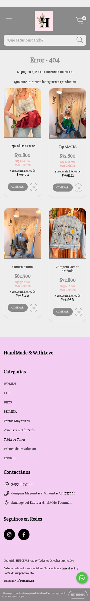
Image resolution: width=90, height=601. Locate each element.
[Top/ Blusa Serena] (33, 187)
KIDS (7, 393)
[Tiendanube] (19, 582)
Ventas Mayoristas (17, 421)
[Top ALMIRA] (78, 187)
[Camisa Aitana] (33, 308)
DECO (8, 402)
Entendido (78, 594)
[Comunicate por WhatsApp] (82, 577)
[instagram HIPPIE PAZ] (9, 534)
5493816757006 (22, 484)
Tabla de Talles (14, 439)
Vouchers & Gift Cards (19, 430)
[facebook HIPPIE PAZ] (24, 534)
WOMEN (10, 384)
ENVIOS (9, 458)
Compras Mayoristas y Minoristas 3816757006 (43, 493)
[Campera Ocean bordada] (78, 312)
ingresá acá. (69, 568)
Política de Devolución (20, 449)
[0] (80, 22)
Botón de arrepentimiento (19, 573)
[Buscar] (80, 40)
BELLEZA (10, 411)
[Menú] (9, 21)
